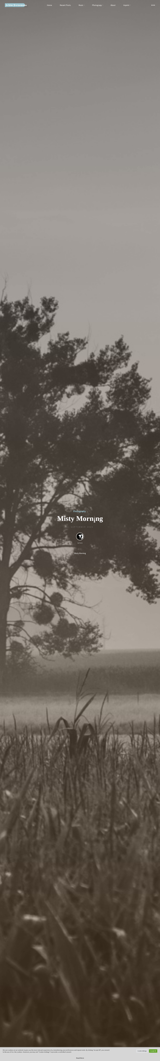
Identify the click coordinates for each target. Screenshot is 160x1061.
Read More (80, 1058)
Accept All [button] (153, 1051)
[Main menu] (153, 5)
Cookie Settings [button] (142, 1051)
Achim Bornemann (16, 5)
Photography (79, 511)
